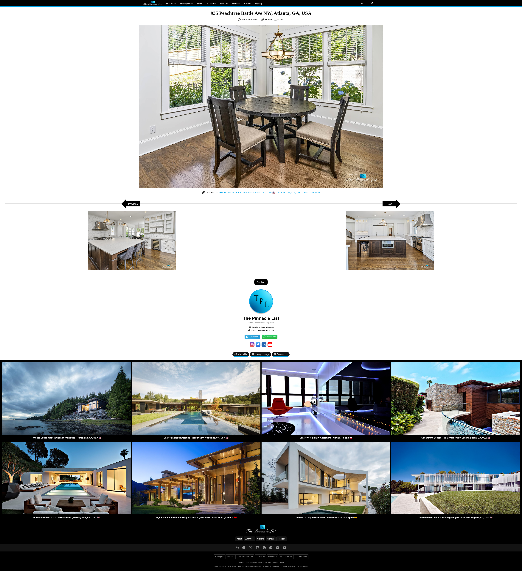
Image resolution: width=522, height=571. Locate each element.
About (239, 538)
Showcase (211, 3)
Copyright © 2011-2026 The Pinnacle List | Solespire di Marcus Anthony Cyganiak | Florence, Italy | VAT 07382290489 (261, 566)
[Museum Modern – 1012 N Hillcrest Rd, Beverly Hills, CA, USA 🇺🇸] (66, 513)
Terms (281, 562)
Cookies (241, 562)
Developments (186, 3)
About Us (242, 354)
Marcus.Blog (301, 556)
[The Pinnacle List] (261, 529)
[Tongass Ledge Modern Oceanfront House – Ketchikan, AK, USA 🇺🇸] (66, 433)
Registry (258, 3)
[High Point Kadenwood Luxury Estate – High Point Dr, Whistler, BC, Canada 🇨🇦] (196, 513)
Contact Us (282, 354)
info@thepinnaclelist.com (263, 327)
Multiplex (253, 562)
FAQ (247, 562)
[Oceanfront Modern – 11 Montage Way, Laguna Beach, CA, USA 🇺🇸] (455, 433)
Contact (270, 538)
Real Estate (171, 3)
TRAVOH (260, 556)
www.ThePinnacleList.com (263, 330)
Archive (260, 538)
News (199, 3)
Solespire (219, 556)
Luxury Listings (262, 354)
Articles (247, 3)
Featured (224, 3)
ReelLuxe (272, 556)
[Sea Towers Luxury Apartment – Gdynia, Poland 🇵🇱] (326, 433)
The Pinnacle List (250, 19)
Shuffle (280, 19)
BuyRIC (230, 556)
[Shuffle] (367, 3)
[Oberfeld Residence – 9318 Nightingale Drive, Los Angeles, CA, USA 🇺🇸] (455, 513)
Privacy (261, 562)
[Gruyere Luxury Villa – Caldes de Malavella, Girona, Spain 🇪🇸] (326, 513)
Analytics (249, 538)
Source (268, 19)
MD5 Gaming (286, 556)
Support (275, 562)
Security (268, 562)
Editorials (236, 3)
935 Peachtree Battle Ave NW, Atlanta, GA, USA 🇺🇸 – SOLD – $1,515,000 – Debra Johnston (269, 192)
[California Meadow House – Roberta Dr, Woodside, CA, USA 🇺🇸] (196, 433)
